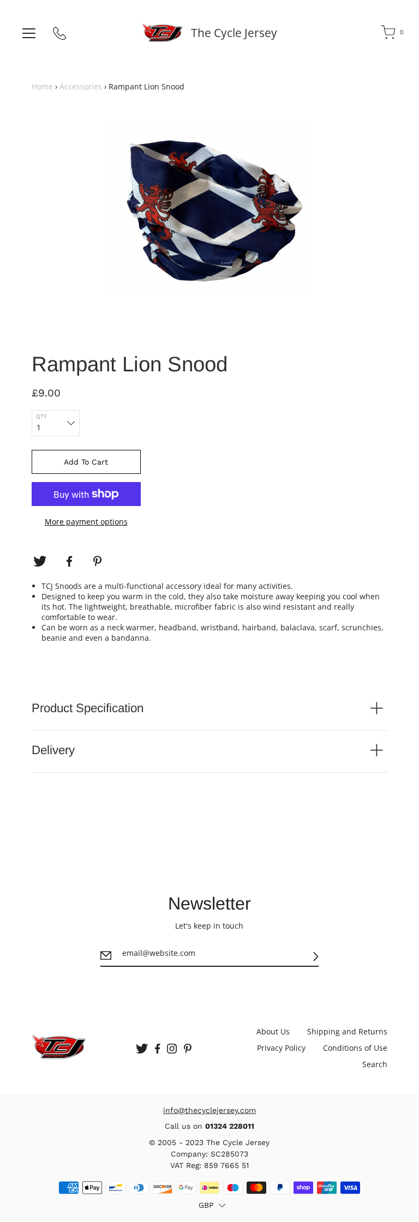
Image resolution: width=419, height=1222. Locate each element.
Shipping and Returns (347, 1031)
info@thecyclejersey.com (209, 1110)
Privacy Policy (281, 1048)
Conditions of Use (355, 1048)
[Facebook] (69, 561)
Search (374, 1064)
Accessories (80, 86)
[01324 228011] (60, 35)
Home (42, 86)
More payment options (86, 521)
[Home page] (162, 32)
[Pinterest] (99, 561)
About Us (273, 1031)
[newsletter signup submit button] (316, 957)
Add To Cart (86, 462)
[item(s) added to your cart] (389, 34)
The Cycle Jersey (234, 32)
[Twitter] (40, 561)
